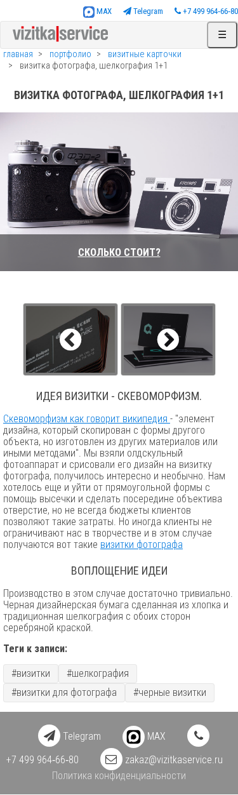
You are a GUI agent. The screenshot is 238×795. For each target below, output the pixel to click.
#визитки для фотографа (64, 692)
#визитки (30, 673)
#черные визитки (169, 692)
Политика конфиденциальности (119, 776)
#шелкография (98, 673)
